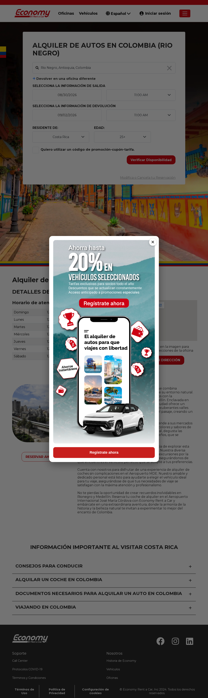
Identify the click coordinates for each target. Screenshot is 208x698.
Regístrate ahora (104, 452)
